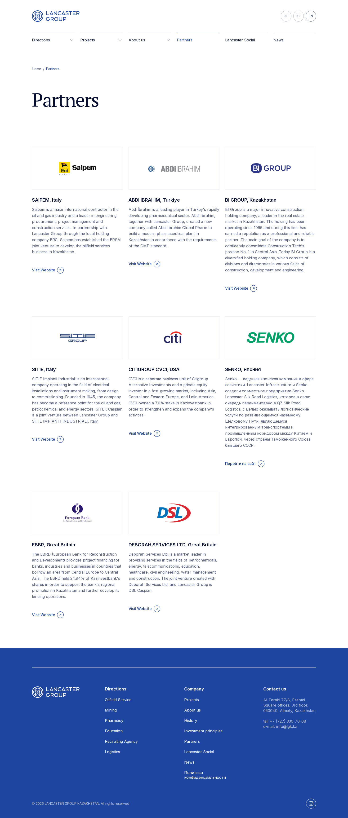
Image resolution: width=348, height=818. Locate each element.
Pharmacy (114, 720)
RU (286, 16)
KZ (298, 16)
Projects (191, 699)
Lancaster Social (240, 40)
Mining (111, 710)
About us (192, 710)
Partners (184, 40)
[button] (53, 40)
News (278, 40)
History (190, 720)
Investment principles (203, 731)
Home (36, 69)
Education (114, 731)
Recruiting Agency (121, 741)
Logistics (112, 751)
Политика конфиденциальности (205, 775)
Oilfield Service (118, 699)
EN (311, 16)
